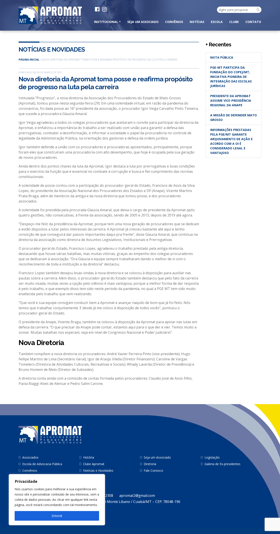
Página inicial (29, 59)
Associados (30, 457)
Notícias (197, 22)
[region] (57, 499)
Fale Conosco (153, 470)
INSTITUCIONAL (106, 22)
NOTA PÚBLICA (221, 57)
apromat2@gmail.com (137, 495)
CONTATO (253, 22)
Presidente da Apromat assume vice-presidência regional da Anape (230, 100)
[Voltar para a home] (50, 14)
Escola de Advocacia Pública (42, 464)
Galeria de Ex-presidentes (222, 464)
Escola (217, 22)
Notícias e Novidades (52, 49)
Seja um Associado (143, 22)
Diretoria (150, 464)
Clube (234, 22)
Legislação (212, 457)
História (88, 457)
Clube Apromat (93, 464)
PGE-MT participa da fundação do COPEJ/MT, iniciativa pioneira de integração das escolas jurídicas (231, 76)
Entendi (57, 516)
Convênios (174, 22)
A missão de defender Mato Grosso (233, 117)
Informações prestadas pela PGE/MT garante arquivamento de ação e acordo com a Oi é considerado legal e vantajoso (231, 141)
